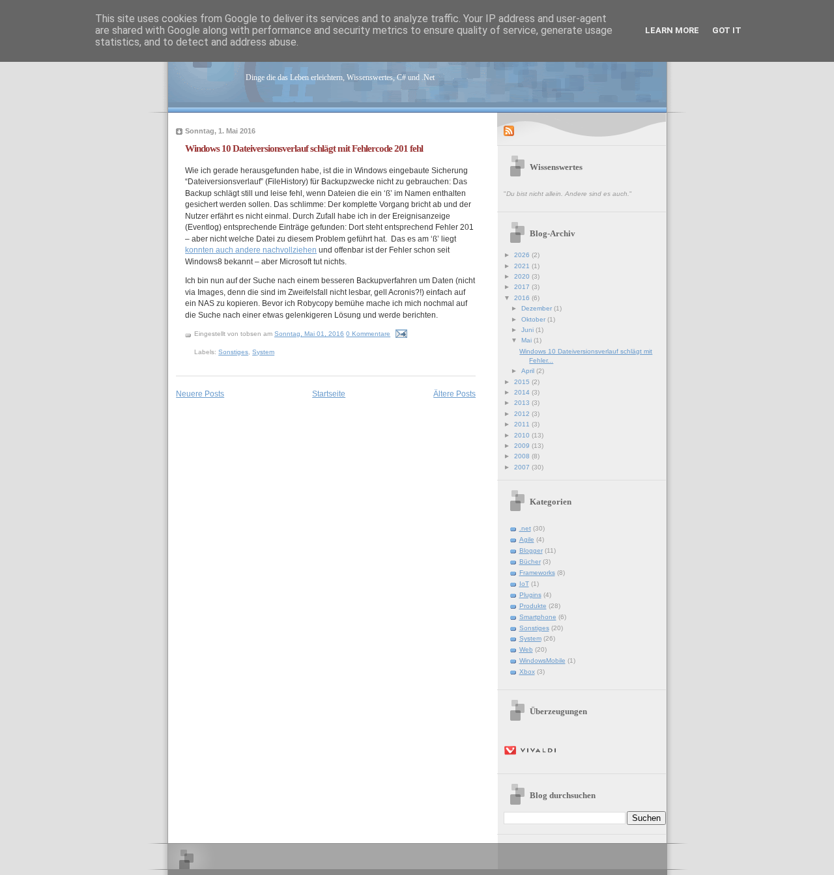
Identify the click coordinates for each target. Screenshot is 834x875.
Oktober (534, 319)
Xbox (527, 671)
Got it (726, 30)
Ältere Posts (454, 393)
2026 (523, 254)
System (263, 351)
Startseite (328, 393)
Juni (528, 329)
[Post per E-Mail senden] (400, 333)
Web (526, 649)
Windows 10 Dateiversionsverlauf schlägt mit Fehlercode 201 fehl (304, 148)
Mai (527, 340)
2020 (523, 276)
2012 (523, 413)
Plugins (530, 594)
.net (525, 528)
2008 (523, 456)
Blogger (531, 550)
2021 (523, 266)
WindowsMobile (542, 660)
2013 (523, 402)
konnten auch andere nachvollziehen (251, 249)
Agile (526, 539)
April (528, 370)
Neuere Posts (200, 393)
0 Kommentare (368, 333)
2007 (523, 467)
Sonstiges (233, 351)
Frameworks (537, 572)
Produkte (533, 605)
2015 (523, 381)
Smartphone (537, 616)
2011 (523, 424)
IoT (524, 583)
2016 (523, 297)
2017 (523, 286)
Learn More (672, 30)
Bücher (530, 561)
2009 (523, 445)
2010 (523, 435)
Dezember (537, 308)
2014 (523, 392)
